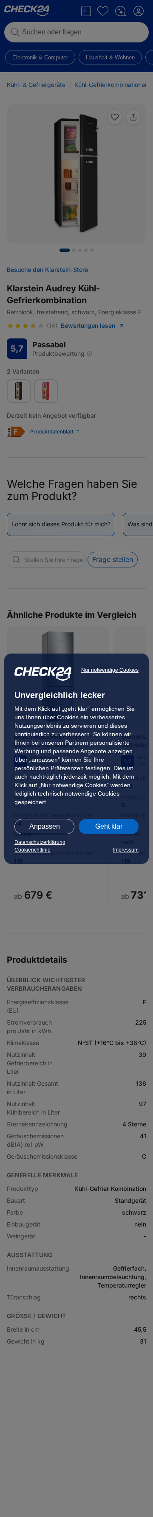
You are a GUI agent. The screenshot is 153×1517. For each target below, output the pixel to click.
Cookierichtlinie (32, 850)
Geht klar (108, 826)
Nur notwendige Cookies (110, 670)
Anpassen (44, 826)
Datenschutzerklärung (39, 842)
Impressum (126, 850)
